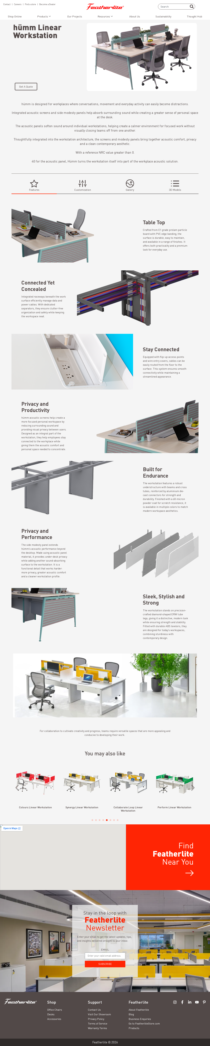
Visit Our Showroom (99, 1014)
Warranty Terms (97, 1028)
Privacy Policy (96, 1019)
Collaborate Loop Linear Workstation (81, 809)
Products (42, 16)
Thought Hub (194, 16)
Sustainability (163, 16)
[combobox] (176, 7)
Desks (50, 1014)
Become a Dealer (47, 4)
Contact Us (94, 1009)
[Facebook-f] (182, 1002)
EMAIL (105, 949)
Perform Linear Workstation (128, 807)
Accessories (54, 1019)
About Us (134, 16)
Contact (6, 4)
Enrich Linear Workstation (174, 807)
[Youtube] (197, 1002)
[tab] (34, 185)
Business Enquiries (140, 1019)
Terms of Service (97, 1023)
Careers (17, 4)
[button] (17, 788)
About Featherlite (139, 1009)
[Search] (192, 7)
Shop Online (15, 16)
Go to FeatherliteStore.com (144, 1023)
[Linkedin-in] (189, 1002)
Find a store (30, 4)
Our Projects (74, 16)
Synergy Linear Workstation (35, 807)
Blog (131, 1014)
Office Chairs (54, 1009)
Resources (104, 16)
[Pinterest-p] (204, 1002)
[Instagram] (175, 1002)
